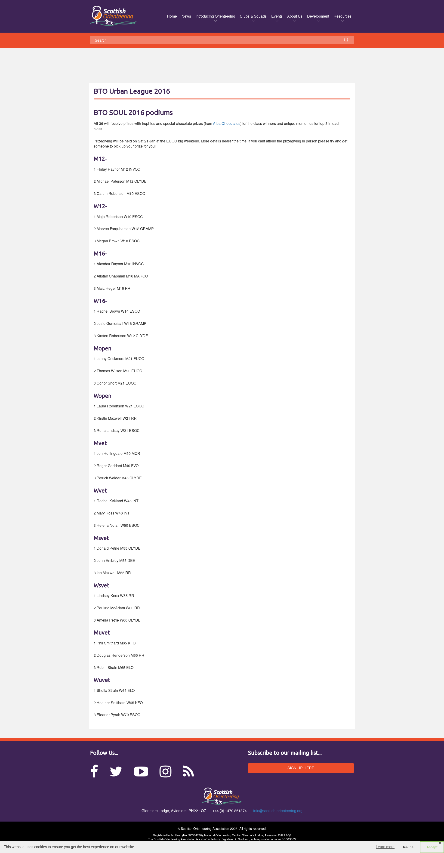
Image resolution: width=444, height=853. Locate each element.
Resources (343, 16)
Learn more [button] (385, 847)
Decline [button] (407, 847)
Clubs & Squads (253, 16)
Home (172, 16)
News (186, 16)
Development (318, 16)
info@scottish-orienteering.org (277, 810)
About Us (294, 16)
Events (277, 16)
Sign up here (300, 767)
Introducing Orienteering (215, 16)
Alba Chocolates (226, 123)
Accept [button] (432, 847)
